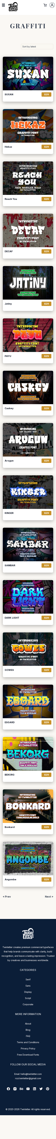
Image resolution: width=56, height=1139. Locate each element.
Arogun (9, 460)
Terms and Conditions (28, 1042)
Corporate (28, 1004)
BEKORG (9, 774)
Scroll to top (53, 1136)
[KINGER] (28, 492)
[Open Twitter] (41, 1089)
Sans (28, 985)
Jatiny (8, 303)
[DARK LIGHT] (28, 597)
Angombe (10, 879)
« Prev (7, 896)
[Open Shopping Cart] (45, 5)
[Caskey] (28, 387)
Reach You (11, 199)
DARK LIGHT (12, 617)
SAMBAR (10, 565)
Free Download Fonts (28, 1054)
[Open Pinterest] (47, 1089)
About (28, 1023)
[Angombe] (28, 858)
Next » (49, 896)
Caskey (9, 408)
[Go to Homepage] (13, 11)
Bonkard (10, 827)
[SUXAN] (28, 73)
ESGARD (10, 722)
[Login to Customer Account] (52, 5)
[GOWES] (28, 649)
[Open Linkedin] (34, 1089)
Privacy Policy (28, 1048)
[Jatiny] (28, 283)
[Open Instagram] (15, 1089)
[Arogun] (28, 440)
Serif (28, 979)
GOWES (9, 670)
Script (28, 998)
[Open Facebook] (8, 1089)
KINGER (9, 513)
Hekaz (8, 146)
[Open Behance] (21, 1089)
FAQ (28, 1036)
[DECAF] (28, 230)
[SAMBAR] (28, 544)
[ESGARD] (28, 701)
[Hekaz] (28, 126)
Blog (28, 1030)
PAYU (8, 356)
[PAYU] (28, 335)
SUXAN (9, 94)
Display (28, 992)
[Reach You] (28, 178)
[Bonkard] (28, 806)
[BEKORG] (28, 754)
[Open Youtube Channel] (28, 1089)
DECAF (9, 251)
